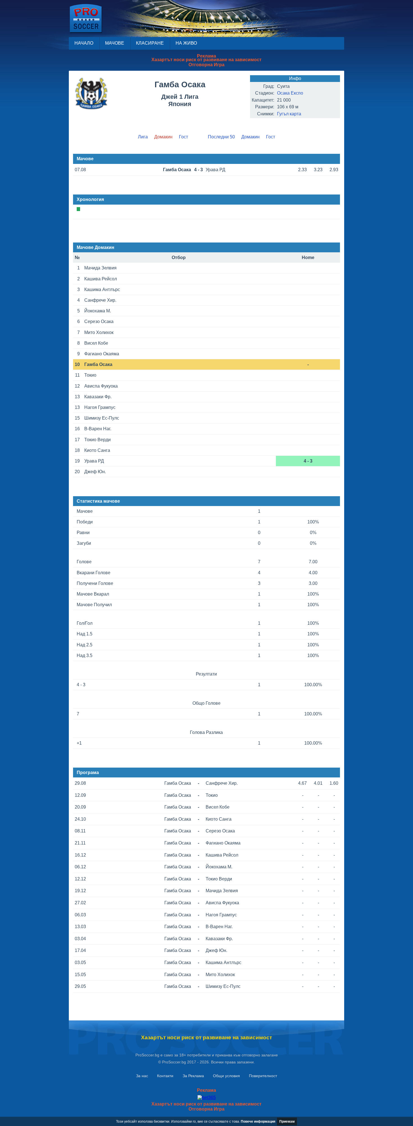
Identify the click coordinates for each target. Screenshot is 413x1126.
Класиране (150, 43)
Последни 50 (221, 136)
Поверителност (263, 1076)
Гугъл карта (289, 113)
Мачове (114, 43)
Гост (183, 136)
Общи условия (226, 1076)
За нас (142, 1076)
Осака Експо (290, 93)
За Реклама (193, 1076)
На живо (186, 43)
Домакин (250, 136)
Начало (83, 43)
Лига (143, 136)
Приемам (287, 1121)
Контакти (165, 1076)
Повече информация (258, 1121)
